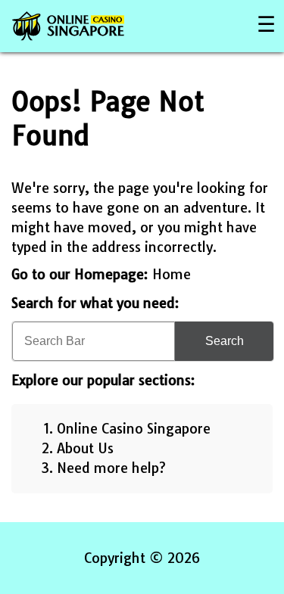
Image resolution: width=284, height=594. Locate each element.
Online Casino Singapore (134, 428)
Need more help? (111, 468)
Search (224, 340)
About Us (85, 448)
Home (171, 274)
